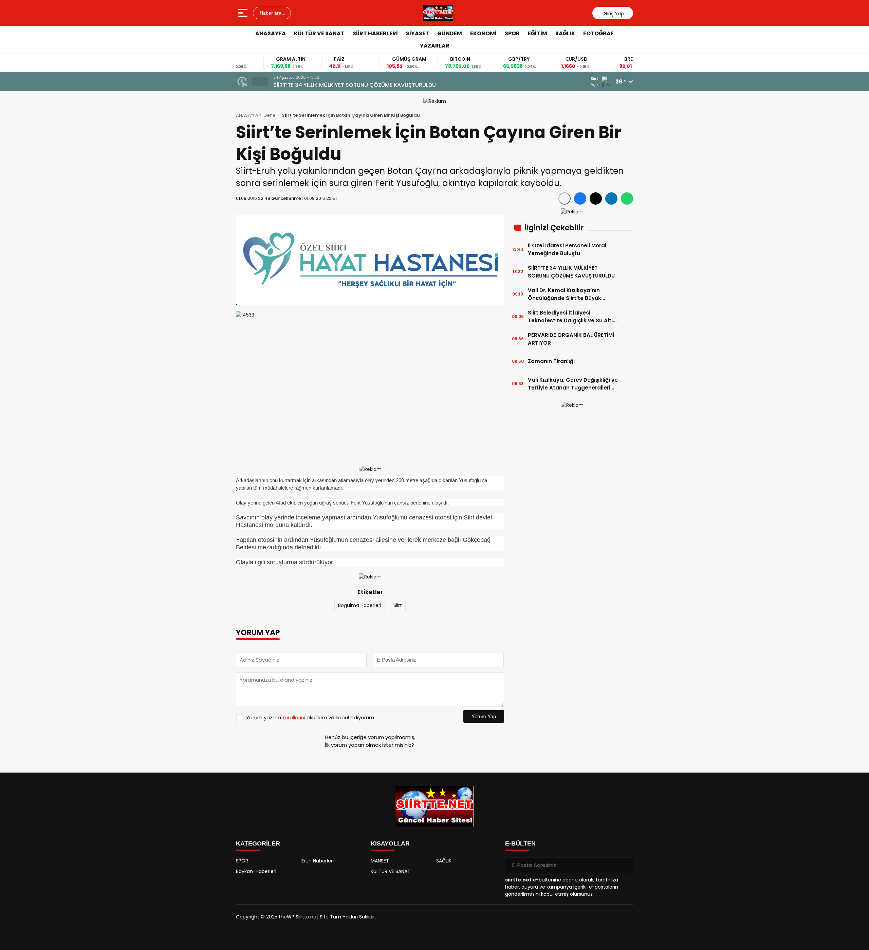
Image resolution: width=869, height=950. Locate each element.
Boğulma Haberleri (359, 605)
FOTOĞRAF (598, 33)
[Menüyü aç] (243, 13)
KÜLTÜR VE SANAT (319, 33)
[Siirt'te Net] (438, 13)
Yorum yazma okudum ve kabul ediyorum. (310, 717)
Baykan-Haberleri (256, 871)
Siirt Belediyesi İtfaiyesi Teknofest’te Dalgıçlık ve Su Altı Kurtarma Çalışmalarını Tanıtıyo (571, 316)
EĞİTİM (537, 33)
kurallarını (293, 717)
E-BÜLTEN (520, 843)
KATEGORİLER (258, 843)
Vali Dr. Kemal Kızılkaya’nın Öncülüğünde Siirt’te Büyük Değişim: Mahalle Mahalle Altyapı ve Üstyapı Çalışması (572, 294)
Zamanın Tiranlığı (551, 361)
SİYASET (417, 33)
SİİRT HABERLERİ (375, 33)
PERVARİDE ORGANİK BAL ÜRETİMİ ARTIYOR (571, 338)
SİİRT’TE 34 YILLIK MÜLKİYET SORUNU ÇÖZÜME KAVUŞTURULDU (354, 85)
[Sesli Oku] (564, 198)
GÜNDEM (449, 33)
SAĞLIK (565, 33)
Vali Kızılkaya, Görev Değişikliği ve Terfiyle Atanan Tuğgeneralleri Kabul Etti (573, 384)
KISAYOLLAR (390, 843)
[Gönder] (625, 865)
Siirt (397, 605)
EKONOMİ (483, 33)
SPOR (512, 33)
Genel (270, 115)
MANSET (380, 860)
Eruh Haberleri (317, 860)
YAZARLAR (434, 46)
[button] (256, 81)
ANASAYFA (270, 33)
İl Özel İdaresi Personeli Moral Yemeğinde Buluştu (567, 249)
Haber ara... (271, 13)
